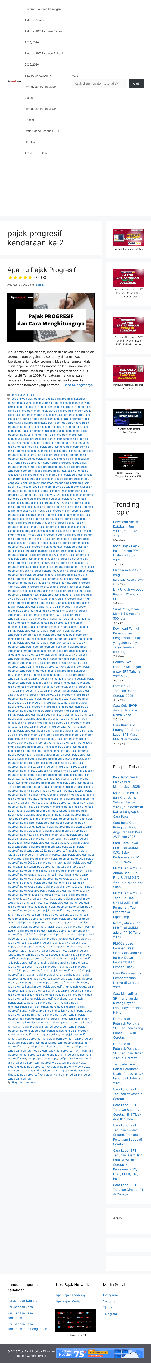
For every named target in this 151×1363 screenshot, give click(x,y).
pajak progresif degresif (32, 550)
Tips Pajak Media (68, 1301)
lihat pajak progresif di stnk (33, 478)
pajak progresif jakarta (69, 590)
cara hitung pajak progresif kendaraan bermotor (36, 422)
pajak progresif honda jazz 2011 (60, 578)
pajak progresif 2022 (50, 502)
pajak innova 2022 (49, 494)
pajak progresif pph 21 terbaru (55, 934)
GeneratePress (37, 1355)
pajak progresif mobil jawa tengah (50, 778)
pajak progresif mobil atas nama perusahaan (52, 706)
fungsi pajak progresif (28, 462)
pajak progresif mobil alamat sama (46, 702)
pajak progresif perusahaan (35, 930)
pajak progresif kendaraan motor (61, 666)
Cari (75, 76)
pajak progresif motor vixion (66, 906)
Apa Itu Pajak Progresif (41, 273)
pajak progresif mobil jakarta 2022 (64, 770)
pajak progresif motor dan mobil (57, 866)
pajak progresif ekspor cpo (41, 570)
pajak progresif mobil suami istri (48, 838)
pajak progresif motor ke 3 (64, 890)
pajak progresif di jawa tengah (48, 554)
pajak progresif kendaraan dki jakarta (44, 654)
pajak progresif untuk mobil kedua (67, 982)
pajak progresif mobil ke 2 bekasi (64, 786)
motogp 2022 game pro (37, 486)
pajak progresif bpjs (57, 538)
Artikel (29, 153)
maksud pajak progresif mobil (69, 478)
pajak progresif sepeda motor (49, 950)
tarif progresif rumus (72, 1054)
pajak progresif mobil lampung (43, 814)
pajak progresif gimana (39, 574)
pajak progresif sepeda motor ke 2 (52, 954)
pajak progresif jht (18, 602)
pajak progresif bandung (31, 522)
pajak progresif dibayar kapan (68, 558)
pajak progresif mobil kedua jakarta (45, 810)
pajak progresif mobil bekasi (41, 718)
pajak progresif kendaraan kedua (60, 662)
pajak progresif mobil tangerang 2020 (52, 846)
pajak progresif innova (34, 586)
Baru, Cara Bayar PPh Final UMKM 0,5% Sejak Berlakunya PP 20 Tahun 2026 (126, 852)
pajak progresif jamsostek (56, 594)
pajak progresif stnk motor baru (67, 962)
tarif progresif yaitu (73, 1062)
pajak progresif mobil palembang (56, 822)
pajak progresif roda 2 (46, 942)
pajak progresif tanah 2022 (68, 970)
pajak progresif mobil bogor (34, 730)
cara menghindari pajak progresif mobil (52, 434)
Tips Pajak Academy (38, 75)
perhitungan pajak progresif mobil (71, 1022)
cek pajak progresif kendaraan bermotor (60, 446)
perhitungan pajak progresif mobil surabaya (34, 1026)
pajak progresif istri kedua (66, 586)
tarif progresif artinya (71, 1042)
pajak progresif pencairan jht (33, 922)
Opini (44, 153)
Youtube (109, 1301)
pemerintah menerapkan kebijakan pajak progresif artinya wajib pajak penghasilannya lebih (45, 1002)
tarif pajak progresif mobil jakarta (36, 1042)
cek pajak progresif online (52, 454)
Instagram (110, 1295)
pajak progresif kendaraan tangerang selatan (58, 678)
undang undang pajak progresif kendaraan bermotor (39, 1066)
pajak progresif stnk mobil (30, 962)
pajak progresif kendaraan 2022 (41, 614)
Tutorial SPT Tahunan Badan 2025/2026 (43, 37)
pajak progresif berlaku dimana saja (39, 530)
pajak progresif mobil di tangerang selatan (43, 750)
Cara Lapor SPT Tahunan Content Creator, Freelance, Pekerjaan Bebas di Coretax (127, 1135)
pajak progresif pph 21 (67, 930)
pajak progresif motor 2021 (68, 858)
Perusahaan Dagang (22, 1300)
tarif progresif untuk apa (42, 1058)
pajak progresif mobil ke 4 (69, 802)
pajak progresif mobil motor (32, 818)
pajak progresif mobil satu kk (51, 834)
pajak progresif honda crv (23, 578)
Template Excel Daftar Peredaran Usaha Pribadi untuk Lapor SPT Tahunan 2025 (128, 1073)
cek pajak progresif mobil (64, 450)
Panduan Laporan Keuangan (43, 9)
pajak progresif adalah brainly (54, 506)
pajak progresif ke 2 (28, 610)
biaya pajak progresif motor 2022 (69, 410)
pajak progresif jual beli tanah (35, 606)
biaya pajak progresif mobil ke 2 (27, 410)
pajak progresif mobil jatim (52, 774)
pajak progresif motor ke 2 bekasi (55, 882)
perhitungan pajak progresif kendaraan (49, 1018)
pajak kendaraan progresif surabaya (38, 498)
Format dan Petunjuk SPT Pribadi (41, 114)
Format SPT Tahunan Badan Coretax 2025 (124, 690)
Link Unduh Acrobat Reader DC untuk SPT (128, 594)
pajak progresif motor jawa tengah (58, 874)
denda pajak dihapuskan (43, 458)
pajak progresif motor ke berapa (42, 898)
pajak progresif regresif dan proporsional (65, 938)
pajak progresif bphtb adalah (25, 538)
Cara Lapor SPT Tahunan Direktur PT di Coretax (128, 1189)
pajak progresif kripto (29, 690)
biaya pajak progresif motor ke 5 (27, 414)
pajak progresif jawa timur (73, 598)
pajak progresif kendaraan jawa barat (54, 658)
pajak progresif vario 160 (76, 990)
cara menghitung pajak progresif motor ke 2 (43, 442)
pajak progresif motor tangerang (27, 906)
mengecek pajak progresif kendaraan (30, 482)
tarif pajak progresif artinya (42, 1034)
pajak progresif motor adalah (54, 862)
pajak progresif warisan (49, 994)
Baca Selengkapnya (78, 385)
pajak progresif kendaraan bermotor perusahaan (47, 642)
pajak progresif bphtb (78, 534)
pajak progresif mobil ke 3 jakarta (31, 802)
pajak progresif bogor (50, 534)
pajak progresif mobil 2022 (52, 698)
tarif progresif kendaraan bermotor (51, 1046)
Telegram (110, 1314)
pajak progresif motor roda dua (69, 902)
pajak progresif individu (55, 582)
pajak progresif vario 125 (43, 990)
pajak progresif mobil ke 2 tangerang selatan (34, 798)
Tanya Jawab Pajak (23, 394)
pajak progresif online (30, 914)
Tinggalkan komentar (25, 1082)
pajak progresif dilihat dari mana (67, 566)
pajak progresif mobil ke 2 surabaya (72, 794)
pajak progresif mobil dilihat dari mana (59, 758)
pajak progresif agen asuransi (64, 510)
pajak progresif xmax (79, 994)
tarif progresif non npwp (72, 1050)
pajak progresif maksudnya (36, 694)
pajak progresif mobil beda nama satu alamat (45, 714)
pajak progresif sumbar (55, 966)
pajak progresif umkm (31, 982)
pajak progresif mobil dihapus (52, 754)
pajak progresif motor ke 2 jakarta (65, 886)
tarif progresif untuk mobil (75, 1058)
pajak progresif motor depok (66, 870)
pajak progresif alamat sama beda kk (60, 514)
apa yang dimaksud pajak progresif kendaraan (49, 402)
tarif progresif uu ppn (20, 1062)
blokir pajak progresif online (66, 414)
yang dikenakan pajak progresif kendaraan (56, 1070)
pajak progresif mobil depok (37, 738)
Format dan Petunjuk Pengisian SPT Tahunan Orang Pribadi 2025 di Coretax (128, 1028)
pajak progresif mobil (68, 694)
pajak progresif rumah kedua (63, 946)
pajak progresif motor (36, 858)
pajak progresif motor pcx (32, 902)
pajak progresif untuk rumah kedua (64, 986)
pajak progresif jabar (41, 590)
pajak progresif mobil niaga (68, 818)
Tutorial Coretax (35, 20)
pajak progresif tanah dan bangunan (59, 974)
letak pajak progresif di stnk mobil (35, 474)
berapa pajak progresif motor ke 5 (69, 406)
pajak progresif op (56, 914)
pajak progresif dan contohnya (44, 546)
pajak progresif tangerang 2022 (53, 978)
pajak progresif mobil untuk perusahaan (42, 854)
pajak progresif (26, 502)
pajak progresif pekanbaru (41, 918)
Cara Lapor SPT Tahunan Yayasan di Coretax (128, 1094)
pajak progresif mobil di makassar (36, 746)
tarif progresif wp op (47, 1062)
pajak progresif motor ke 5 (50, 894)
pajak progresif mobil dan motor (31, 734)
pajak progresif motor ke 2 (51, 878)
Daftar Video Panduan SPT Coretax (42, 136)
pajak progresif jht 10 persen (49, 602)
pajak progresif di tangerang (31, 558)
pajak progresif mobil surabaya (50, 842)
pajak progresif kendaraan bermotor (39, 630)
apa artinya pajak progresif (28, 398)
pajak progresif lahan (57, 690)
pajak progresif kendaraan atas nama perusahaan (61, 618)
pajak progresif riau (19, 942)
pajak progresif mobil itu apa (58, 762)
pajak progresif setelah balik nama (48, 958)
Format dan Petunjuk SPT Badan (41, 92)
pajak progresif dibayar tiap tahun (28, 562)
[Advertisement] (75, 190)
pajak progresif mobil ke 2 (26, 786)
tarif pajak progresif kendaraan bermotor (43, 1038)
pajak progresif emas (72, 570)
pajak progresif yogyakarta (50, 998)
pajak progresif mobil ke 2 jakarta (63, 790)
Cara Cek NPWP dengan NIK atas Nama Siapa (125, 710)
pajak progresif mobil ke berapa (53, 806)
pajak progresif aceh (77, 502)
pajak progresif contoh (66, 542)
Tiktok (107, 1307)
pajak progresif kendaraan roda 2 (43, 674)
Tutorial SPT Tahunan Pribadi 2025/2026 (44, 59)
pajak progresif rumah (30, 946)
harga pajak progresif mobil (45, 466)
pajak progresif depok (62, 550)
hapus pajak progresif (56, 462)
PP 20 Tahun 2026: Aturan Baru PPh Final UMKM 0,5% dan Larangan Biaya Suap (128, 877)
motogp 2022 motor (66, 486)
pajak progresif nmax (56, 910)
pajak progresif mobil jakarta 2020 (58, 766)
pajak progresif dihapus (65, 562)
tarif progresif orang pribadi (41, 1054)
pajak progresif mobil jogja (45, 782)
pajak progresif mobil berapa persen (39, 722)
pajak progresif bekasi (61, 522)
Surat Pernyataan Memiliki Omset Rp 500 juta (127, 613)
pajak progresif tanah (36, 970)
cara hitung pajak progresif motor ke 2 (57, 426)
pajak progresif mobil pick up (61, 830)
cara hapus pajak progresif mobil (68, 418)
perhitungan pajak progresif (44, 1014)
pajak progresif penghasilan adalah (42, 926)
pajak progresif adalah (21, 506)
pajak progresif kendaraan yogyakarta (66, 682)
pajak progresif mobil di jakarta (36, 742)
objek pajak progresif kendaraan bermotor (54, 490)
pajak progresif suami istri (23, 966)
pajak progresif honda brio (71, 574)
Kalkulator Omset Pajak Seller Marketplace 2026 (126, 781)
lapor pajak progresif (46, 470)
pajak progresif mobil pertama (65, 826)
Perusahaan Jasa (20, 1307)
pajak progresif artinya (39, 518)
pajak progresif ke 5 (54, 610)
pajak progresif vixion (20, 994)
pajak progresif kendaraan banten (28, 622)
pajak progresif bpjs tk (37, 542)
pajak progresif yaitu (20, 998)
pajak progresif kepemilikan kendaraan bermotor (37, 686)
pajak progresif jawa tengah (39, 598)
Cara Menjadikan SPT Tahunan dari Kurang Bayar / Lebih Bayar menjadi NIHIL (128, 1003)
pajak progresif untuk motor (24, 986)
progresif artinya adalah (49, 1030)
